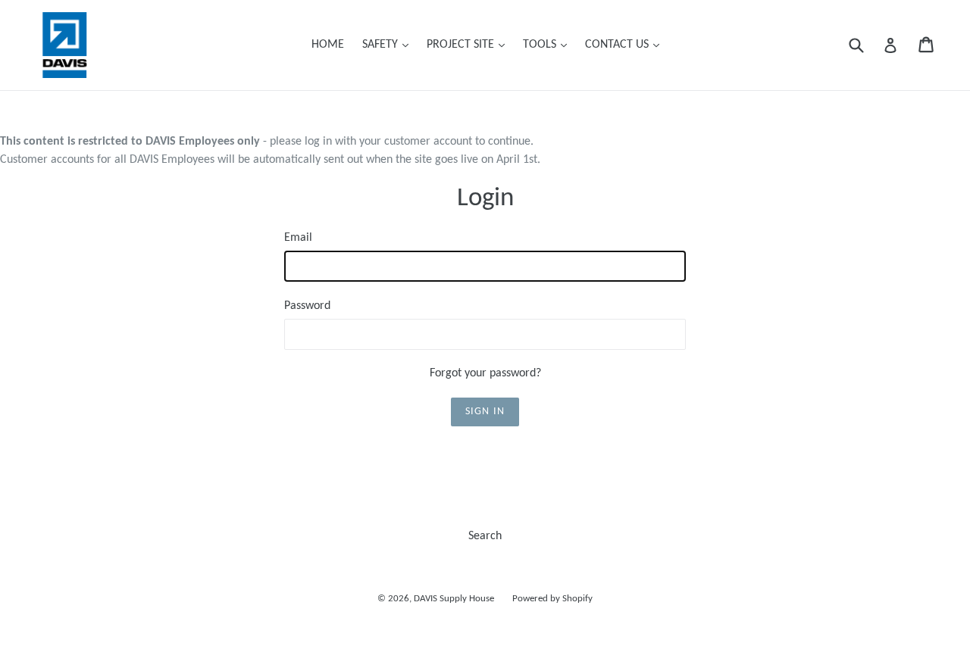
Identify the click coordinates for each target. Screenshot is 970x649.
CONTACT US (626, 44)
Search (485, 536)
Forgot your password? (485, 373)
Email (298, 238)
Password (307, 306)
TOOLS (548, 44)
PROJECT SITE (469, 44)
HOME (327, 45)
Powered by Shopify (552, 599)
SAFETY (389, 44)
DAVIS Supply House (454, 599)
